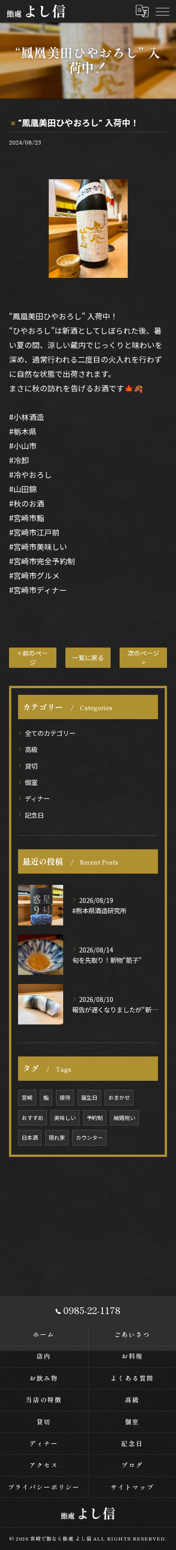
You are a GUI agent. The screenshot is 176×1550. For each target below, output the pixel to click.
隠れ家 (57, 1137)
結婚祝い (124, 1117)
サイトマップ (132, 1486)
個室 (31, 782)
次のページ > (143, 657)
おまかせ (119, 1097)
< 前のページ (33, 657)
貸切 (31, 765)
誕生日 (89, 1097)
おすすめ (32, 1117)
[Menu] (162, 11)
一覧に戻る (88, 657)
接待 (65, 1097)
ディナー (37, 798)
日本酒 (30, 1137)
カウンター (89, 1137)
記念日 (34, 815)
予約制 (95, 1117)
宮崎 (27, 1097)
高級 (31, 749)
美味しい (65, 1117)
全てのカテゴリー (50, 733)
